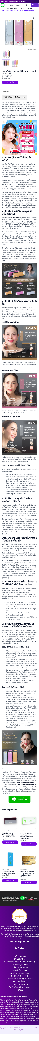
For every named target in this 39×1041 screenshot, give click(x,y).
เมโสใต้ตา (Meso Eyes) (19, 973)
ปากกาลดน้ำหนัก (19, 981)
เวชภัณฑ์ (19, 990)
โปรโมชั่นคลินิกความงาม (19, 987)
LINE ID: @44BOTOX (21, 942)
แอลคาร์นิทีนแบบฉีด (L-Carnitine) (19, 978)
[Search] (27, 5)
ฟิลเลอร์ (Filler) (19, 959)
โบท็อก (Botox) (19, 956)
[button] (34, 18)
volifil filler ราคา (25, 783)
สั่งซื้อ (19, 783)
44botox (20, 109)
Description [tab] (5, 91)
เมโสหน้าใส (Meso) (19, 970)
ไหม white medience (19, 984)
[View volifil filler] (6, 63)
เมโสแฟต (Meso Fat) (19, 976)
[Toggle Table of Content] (23, 97)
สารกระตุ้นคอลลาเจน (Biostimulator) (19, 962)
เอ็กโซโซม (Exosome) (19, 964)
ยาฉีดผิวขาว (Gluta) (19, 967)
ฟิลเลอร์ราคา (15, 218)
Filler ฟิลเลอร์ (6, 78)
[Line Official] (2, 5)
